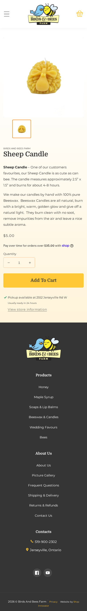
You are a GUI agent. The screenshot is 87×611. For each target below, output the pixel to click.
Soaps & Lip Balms (43, 407)
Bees (43, 437)
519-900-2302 (46, 542)
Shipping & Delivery (43, 495)
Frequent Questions (43, 485)
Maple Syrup (43, 397)
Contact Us (43, 516)
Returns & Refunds (43, 505)
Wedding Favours (43, 427)
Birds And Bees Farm (32, 601)
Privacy (53, 601)
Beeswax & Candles (43, 417)
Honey (44, 387)
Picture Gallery (43, 475)
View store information (27, 309)
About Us (43, 465)
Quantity (9, 254)
